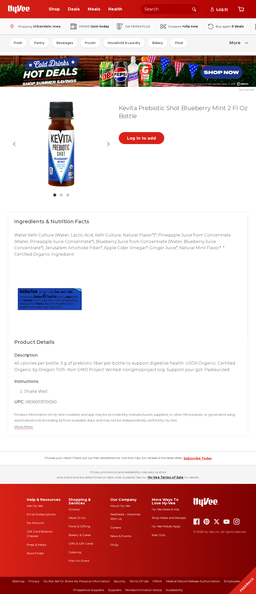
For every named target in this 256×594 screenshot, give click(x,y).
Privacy (34, 581)
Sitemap (18, 581)
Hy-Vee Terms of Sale (166, 477)
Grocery (74, 509)
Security (120, 581)
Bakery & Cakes (79, 535)
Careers (115, 527)
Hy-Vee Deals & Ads (165, 509)
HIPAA (157, 581)
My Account (35, 523)
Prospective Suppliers (88, 590)
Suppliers (114, 590)
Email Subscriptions (41, 514)
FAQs (114, 545)
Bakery (157, 43)
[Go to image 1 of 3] (55, 195)
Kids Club (158, 535)
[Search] (194, 9)
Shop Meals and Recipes (169, 518)
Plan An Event (79, 561)
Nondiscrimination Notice (143, 590)
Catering (74, 552)
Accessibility (174, 590)
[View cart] (241, 9)
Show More (23, 427)
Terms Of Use (139, 581)
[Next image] (108, 144)
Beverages (64, 43)
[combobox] (170, 9)
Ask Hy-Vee (35, 506)
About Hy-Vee (120, 506)
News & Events (120, 536)
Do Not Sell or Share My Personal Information (77, 581)
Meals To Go (77, 518)
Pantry (39, 43)
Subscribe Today (198, 458)
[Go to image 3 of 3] (67, 195)
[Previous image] (14, 144)
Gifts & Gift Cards (80, 543)
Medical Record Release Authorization (193, 581)
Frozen (90, 43)
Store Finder (35, 553)
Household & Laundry (124, 43)
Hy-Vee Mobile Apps (166, 526)
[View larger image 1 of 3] (61, 144)
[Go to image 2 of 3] (61, 195)
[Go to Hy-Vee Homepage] (19, 9)
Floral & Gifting (79, 526)
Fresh (18, 43)
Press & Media (36, 545)
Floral (179, 43)
